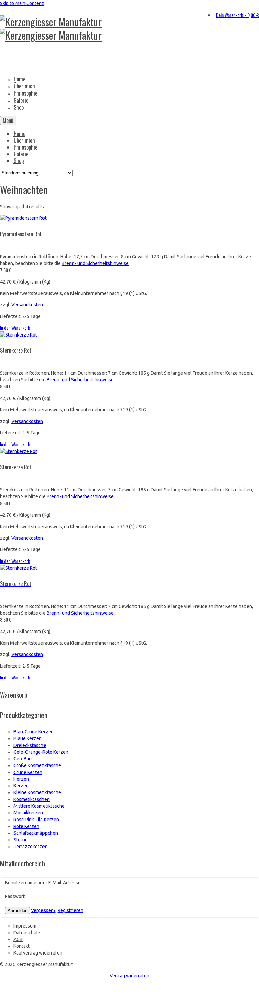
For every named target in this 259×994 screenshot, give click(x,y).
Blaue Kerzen (27, 738)
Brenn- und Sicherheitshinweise (95, 263)
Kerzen (21, 785)
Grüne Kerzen (27, 772)
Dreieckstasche (29, 745)
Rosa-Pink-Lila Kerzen (36, 819)
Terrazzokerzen (30, 846)
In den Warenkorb (15, 327)
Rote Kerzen (26, 826)
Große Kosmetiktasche (37, 765)
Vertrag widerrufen (129, 975)
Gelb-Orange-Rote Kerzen (40, 752)
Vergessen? (43, 910)
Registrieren (70, 910)
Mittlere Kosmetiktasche (39, 806)
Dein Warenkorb (237, 14)
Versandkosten (27, 304)
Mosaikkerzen (28, 812)
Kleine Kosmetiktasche (37, 792)
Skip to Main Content (22, 3)
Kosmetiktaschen (31, 799)
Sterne (20, 839)
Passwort (15, 896)
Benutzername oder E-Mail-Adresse (43, 882)
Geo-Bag (22, 758)
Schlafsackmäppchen (35, 833)
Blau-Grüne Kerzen (33, 731)
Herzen (21, 779)
